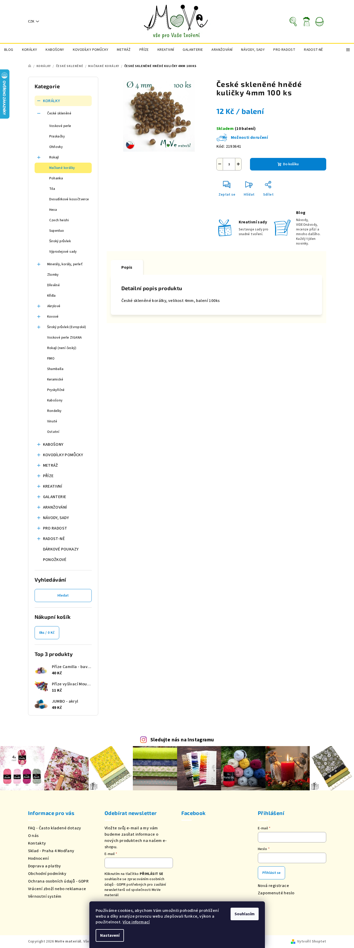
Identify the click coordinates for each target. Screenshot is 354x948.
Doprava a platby (44, 866)
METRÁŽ (50, 465)
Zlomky (53, 274)
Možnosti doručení (249, 137)
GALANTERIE (54, 497)
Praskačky (57, 136)
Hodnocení (38, 858)
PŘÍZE (48, 476)
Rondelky (54, 411)
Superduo (56, 230)
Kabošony (55, 400)
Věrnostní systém (45, 896)
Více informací (136, 922)
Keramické (55, 379)
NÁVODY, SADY (56, 518)
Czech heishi (59, 220)
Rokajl (54, 157)
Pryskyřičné (56, 390)
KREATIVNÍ (52, 486)
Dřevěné (53, 285)
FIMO (51, 358)
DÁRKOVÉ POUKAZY (61, 549)
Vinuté (52, 421)
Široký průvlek (60, 241)
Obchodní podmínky (47, 874)
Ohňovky (56, 147)
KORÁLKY (51, 101)
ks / (47, 632)
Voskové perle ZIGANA (64, 337)
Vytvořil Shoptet (311, 941)
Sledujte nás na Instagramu (182, 739)
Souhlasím (245, 914)
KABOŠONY (53, 444)
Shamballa (55, 369)
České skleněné (59, 113)
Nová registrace (273, 886)
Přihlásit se (271, 872)
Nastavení (109, 935)
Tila (52, 188)
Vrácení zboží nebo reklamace (57, 889)
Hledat (63, 595)
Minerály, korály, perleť (65, 264)
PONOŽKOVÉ (55, 560)
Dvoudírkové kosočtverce (69, 199)
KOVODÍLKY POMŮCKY (63, 455)
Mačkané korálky (62, 168)
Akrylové (54, 306)
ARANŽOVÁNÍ (55, 507)
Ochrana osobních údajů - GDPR (58, 881)
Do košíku (291, 164)
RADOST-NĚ (54, 539)
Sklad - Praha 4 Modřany (51, 851)
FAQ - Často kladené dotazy (54, 828)
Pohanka (56, 178)
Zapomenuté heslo (276, 893)
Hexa (53, 209)
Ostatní (53, 431)
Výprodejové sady (63, 251)
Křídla (51, 295)
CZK (31, 21)
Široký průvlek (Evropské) (66, 327)
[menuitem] (9, 50)
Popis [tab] (127, 267)
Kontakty (37, 843)
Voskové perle (60, 126)
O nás (33, 836)
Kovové (53, 316)
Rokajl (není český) (62, 348)
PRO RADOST (55, 528)
